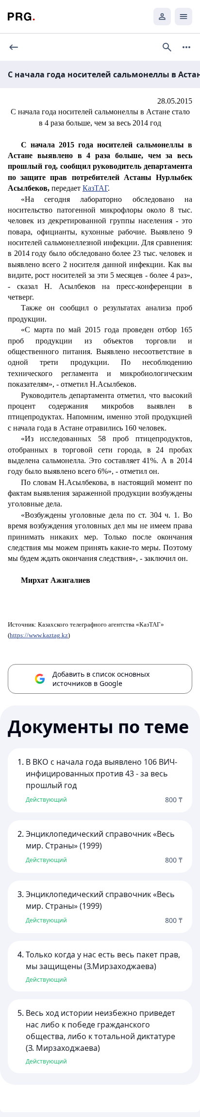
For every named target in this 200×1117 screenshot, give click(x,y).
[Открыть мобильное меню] (183, 16)
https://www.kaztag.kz (39, 635)
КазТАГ (95, 188)
